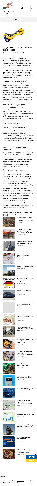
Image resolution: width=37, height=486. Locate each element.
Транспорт (7, 52)
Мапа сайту (3, 476)
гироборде (11, 212)
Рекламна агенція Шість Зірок (25, 266)
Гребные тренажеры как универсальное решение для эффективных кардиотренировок (25, 329)
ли (20, 212)
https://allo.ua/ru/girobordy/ (15, 75)
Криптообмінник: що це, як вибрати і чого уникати (24, 364)
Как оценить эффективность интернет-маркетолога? (25, 389)
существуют (6, 214)
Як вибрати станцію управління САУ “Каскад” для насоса (25, 242)
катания (17, 212)
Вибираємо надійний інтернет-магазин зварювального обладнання (25, 304)
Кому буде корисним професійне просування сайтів (25, 413)
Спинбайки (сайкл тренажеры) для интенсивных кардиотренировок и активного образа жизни (25, 354)
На (23, 212)
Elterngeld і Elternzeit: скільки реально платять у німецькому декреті (25, 280)
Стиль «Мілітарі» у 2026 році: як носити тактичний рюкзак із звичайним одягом (25, 426)
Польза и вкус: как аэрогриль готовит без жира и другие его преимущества (25, 341)
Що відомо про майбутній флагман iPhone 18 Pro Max (24, 376)
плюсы (26, 212)
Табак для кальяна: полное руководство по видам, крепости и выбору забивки (24, 231)
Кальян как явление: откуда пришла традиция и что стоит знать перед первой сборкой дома (25, 219)
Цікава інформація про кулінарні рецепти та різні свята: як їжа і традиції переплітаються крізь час (24, 451)
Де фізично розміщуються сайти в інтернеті (24, 437)
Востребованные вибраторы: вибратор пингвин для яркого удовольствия (25, 316)
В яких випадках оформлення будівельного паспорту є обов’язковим (25, 255)
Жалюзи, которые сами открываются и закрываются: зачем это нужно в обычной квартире (25, 403)
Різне (30, 212)
